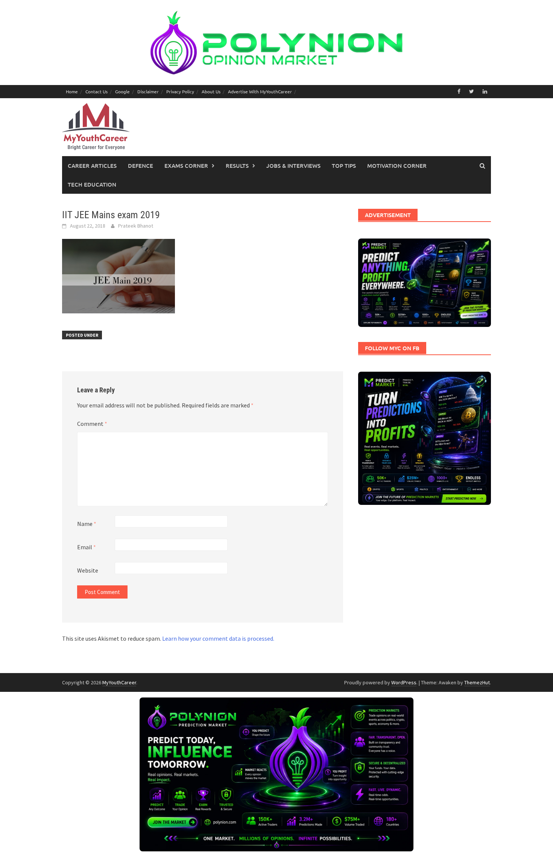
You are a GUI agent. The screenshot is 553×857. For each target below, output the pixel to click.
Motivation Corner (397, 165)
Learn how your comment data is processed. (218, 638)
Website (87, 570)
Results (237, 165)
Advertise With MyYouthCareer (260, 91)
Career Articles (92, 165)
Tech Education (92, 184)
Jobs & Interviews (293, 165)
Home (72, 91)
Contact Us (96, 91)
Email (86, 547)
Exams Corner (186, 165)
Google (122, 91)
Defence (140, 165)
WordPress (403, 682)
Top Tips (344, 165)
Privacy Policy (180, 91)
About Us (211, 91)
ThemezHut (477, 682)
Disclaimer (148, 91)
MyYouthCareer (119, 682)
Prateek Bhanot (135, 225)
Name (86, 523)
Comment (92, 423)
